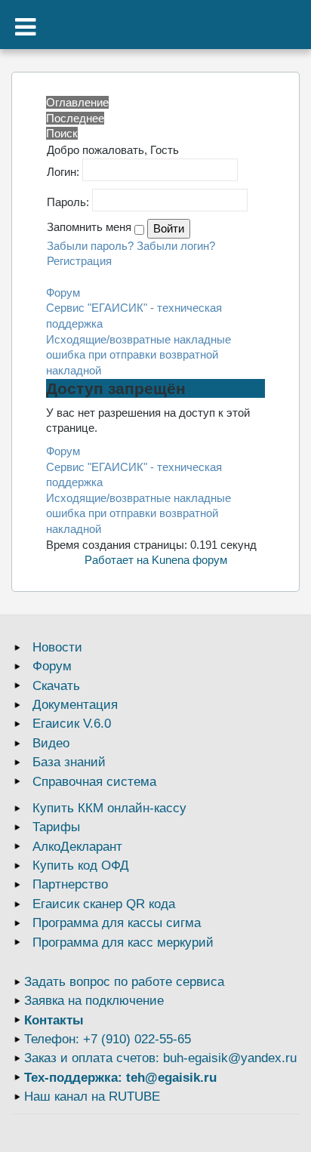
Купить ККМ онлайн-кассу (109, 808)
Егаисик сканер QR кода (103, 904)
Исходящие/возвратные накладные (138, 339)
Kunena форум (189, 559)
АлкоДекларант (77, 846)
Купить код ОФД (80, 865)
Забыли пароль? (90, 245)
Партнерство (70, 884)
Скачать (56, 686)
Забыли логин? (176, 245)
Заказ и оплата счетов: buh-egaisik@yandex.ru (160, 1058)
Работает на (117, 559)
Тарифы (56, 827)
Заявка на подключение (94, 1000)
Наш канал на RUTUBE (92, 1096)
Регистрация (79, 260)
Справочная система (94, 782)
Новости (57, 647)
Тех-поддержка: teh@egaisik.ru (120, 1077)
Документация (75, 705)
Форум (63, 292)
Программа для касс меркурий (123, 942)
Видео (50, 743)
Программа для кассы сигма (116, 923)
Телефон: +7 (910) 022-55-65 (107, 1039)
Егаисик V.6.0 (71, 723)
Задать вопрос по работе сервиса (124, 982)
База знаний (69, 762)
